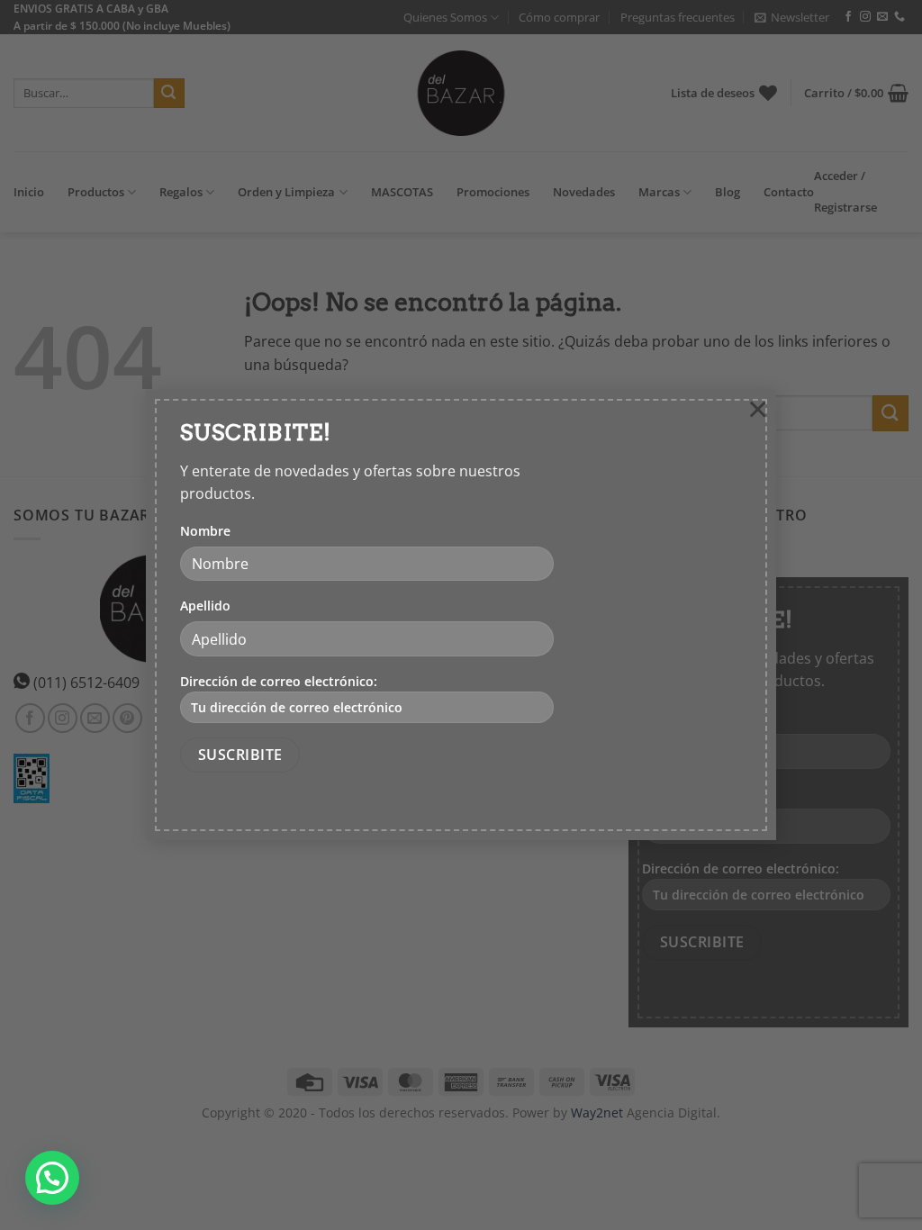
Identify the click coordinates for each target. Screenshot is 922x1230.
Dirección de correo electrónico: (278, 681)
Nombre (205, 530)
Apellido (205, 605)
